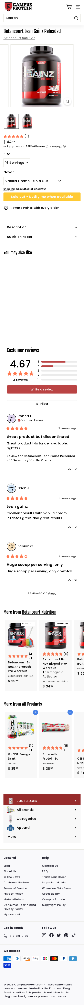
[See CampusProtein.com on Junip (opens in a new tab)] (52, 593)
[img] (30, 420)
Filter (44, 404)
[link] (16, 136)
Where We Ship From (56, 888)
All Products (32, 704)
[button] (57, 362)
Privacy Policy (13, 894)
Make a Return (13, 899)
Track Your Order (54, 877)
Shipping (9, 189)
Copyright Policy (54, 905)
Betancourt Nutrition (19, 38)
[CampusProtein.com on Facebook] (51, 935)
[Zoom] (67, 101)
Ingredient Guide (54, 882)
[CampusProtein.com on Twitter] (59, 935)
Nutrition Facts (19, 237)
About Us (9, 871)
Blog (6, 866)
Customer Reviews (16, 882)
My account (11, 914)
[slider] (42, 75)
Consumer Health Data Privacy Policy (19, 907)
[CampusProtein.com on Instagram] (44, 935)
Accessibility (51, 894)
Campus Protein (53, 899)
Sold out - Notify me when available (42, 196)
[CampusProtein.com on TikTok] (73, 935)
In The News (11, 877)
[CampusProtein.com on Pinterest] (66, 935)
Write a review (42, 389)
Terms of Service (15, 888)
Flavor (8, 172)
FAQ (45, 871)
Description (17, 227)
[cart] (69, 7)
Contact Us (50, 866)
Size (6, 154)
